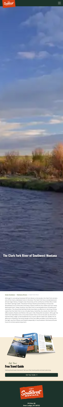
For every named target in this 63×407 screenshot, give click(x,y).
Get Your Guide (31, 375)
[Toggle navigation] (59, 3)
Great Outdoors (10, 295)
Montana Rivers (22, 295)
